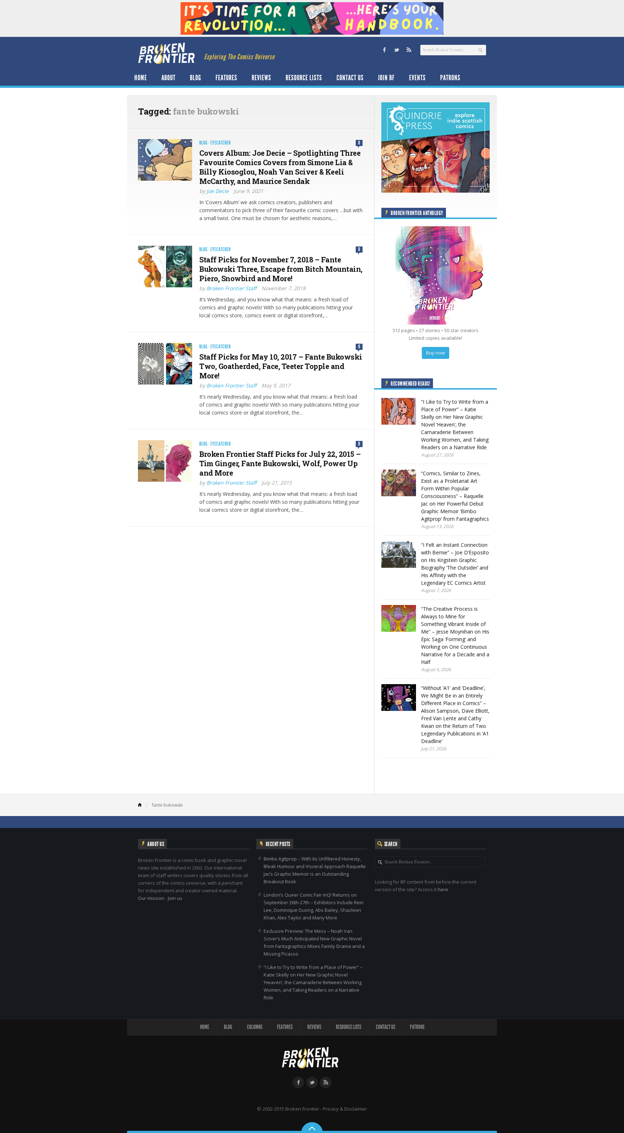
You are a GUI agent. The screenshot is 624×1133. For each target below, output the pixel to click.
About (168, 77)
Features (226, 77)
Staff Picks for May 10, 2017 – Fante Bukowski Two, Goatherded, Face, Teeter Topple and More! (280, 366)
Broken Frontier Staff (231, 288)
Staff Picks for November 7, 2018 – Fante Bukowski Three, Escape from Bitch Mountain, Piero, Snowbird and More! (281, 269)
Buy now (435, 352)
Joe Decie (218, 191)
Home (140, 77)
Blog (195, 77)
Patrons (450, 77)
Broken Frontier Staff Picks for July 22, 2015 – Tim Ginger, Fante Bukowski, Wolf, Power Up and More (280, 463)
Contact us (350, 77)
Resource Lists (304, 77)
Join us (175, 898)
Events (417, 77)
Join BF (386, 77)
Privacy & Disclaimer (345, 1109)
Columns (254, 1026)
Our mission (151, 898)
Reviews (261, 77)
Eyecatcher (221, 143)
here (443, 889)
